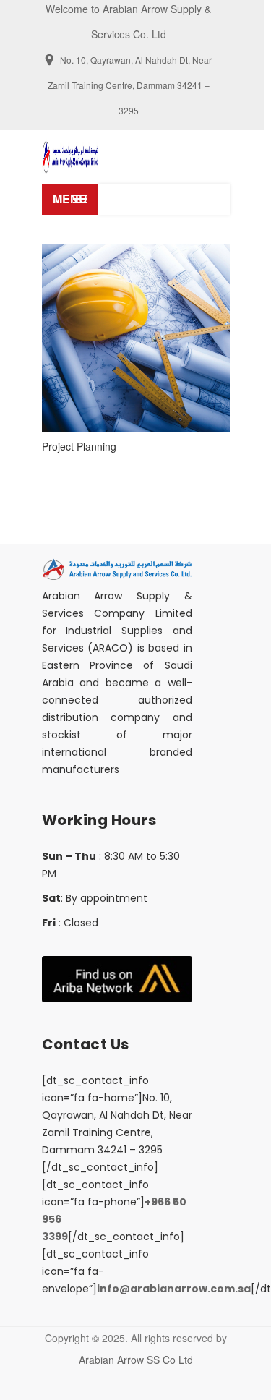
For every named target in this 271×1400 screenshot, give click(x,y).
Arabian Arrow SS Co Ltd (136, 1359)
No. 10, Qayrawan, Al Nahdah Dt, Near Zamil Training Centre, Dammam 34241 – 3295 (130, 85)
